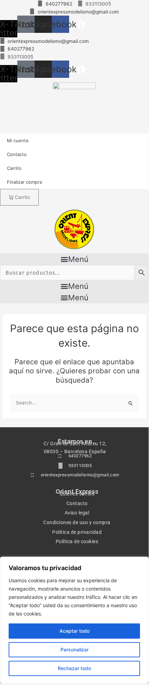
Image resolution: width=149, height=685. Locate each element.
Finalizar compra (24, 182)
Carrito (14, 168)
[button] (74, 259)
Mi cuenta (17, 140)
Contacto (17, 154)
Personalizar (74, 649)
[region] (74, 620)
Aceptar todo (74, 631)
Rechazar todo (74, 668)
